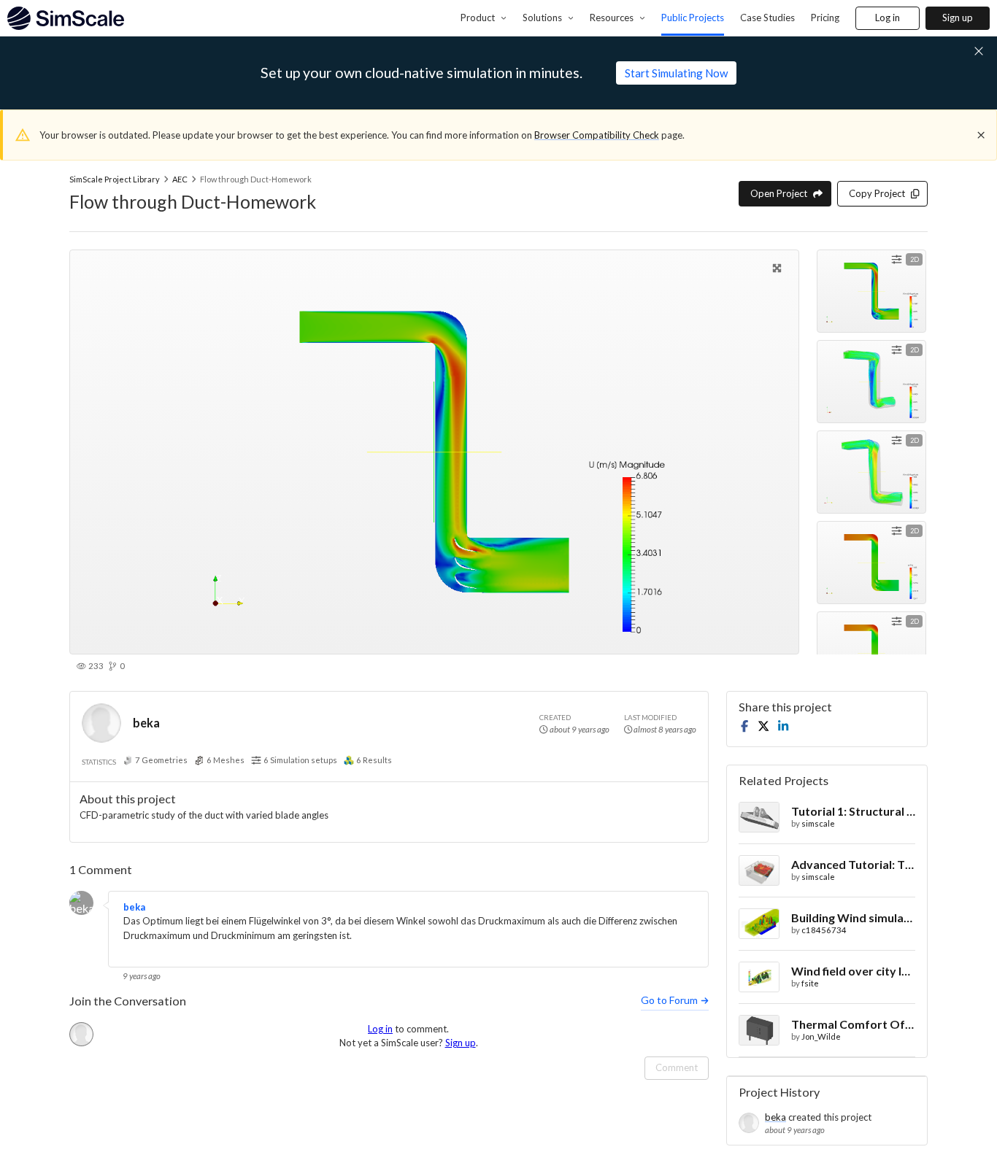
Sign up (957, 17)
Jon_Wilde (821, 1036)
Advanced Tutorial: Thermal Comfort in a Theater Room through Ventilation (853, 864)
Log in (887, 17)
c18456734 (824, 930)
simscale (818, 823)
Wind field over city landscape (853, 971)
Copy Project (877, 193)
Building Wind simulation (853, 917)
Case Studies (767, 17)
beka (146, 723)
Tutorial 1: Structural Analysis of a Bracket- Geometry (853, 811)
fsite (810, 983)
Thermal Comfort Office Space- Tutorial (853, 1024)
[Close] (980, 134)
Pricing (825, 17)
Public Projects (692, 17)
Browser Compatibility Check (596, 135)
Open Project (778, 193)
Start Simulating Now (676, 73)
